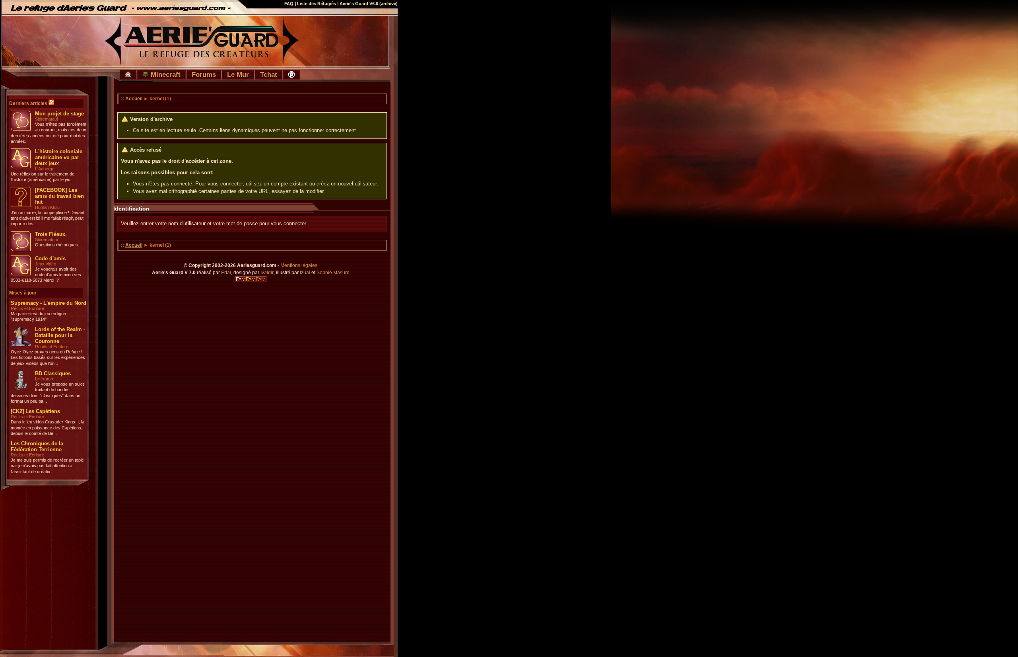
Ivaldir (267, 272)
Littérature (44, 378)
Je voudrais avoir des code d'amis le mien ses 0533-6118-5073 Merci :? (46, 275)
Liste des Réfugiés (316, 3)
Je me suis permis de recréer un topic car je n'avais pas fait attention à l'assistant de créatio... (47, 466)
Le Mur (238, 74)
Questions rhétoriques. (57, 244)
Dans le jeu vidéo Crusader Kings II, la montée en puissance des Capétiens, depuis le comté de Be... (47, 427)
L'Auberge (44, 168)
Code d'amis (50, 258)
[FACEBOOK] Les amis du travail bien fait (59, 196)
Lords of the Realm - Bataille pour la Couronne (60, 335)
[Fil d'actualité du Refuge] (51, 103)
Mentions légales (298, 265)
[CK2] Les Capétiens (35, 411)
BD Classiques (53, 373)
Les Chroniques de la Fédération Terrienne (37, 446)
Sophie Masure (333, 272)
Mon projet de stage (59, 114)
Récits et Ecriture (27, 308)
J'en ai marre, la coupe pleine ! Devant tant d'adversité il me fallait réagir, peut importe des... (47, 218)
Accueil (133, 98)
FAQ (288, 3)
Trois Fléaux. (51, 234)
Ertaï (226, 272)
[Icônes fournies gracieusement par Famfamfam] (250, 279)
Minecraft (165, 74)
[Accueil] (128, 75)
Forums (204, 74)
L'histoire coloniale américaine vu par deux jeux (58, 157)
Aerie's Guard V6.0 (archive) (369, 3)
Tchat (268, 74)
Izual (305, 272)
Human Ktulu (47, 207)
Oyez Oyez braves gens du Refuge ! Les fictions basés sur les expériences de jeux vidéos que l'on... (48, 357)
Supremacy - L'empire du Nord (48, 303)
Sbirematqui (46, 119)
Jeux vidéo (45, 263)
